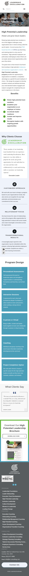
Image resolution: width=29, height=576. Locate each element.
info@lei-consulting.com (12, 559)
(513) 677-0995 (10, 556)
